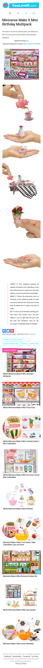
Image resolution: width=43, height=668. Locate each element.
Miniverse (6, 339)
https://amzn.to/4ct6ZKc (32, 44)
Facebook (25, 13)
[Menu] (10, 13)
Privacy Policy (21, 663)
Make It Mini (34, 343)
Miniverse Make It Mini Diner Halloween (18, 644)
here (27, 41)
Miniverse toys (18, 339)
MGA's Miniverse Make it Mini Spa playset (19, 610)
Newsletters (17, 656)
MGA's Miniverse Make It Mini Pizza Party (19, 407)
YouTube (34, 656)
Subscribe (18, 13)
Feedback (7, 656)
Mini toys (24, 343)
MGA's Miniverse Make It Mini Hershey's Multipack (18, 375)
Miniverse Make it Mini (10, 343)
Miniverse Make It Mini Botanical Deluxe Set (20, 576)
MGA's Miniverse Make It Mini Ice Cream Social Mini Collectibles (21, 476)
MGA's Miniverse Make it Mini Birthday (18, 509)
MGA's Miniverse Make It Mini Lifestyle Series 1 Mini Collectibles (21, 442)
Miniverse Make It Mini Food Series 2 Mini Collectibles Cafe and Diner (19, 543)
